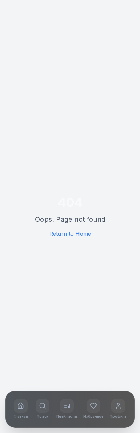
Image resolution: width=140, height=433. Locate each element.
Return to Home (70, 233)
